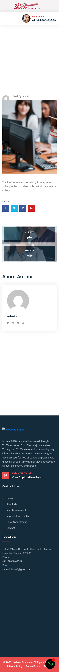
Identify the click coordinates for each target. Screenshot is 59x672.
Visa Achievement (16, 510)
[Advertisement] (29, 54)
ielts (29, 255)
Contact (10, 528)
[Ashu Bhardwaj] (27, 5)
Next (28, 250)
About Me (11, 504)
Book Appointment (16, 522)
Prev (31, 232)
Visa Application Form (27, 477)
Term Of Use (33, 666)
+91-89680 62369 (44, 20)
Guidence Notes (22, 472)
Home (9, 498)
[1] (50, 663)
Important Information (18, 516)
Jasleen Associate (22, 662)
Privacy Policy (14, 666)
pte (29, 237)
